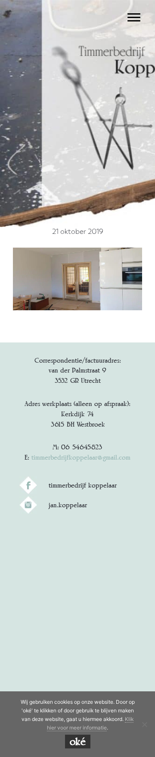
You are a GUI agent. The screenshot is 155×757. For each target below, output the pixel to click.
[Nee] (144, 724)
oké (78, 742)
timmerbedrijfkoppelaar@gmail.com (80, 457)
